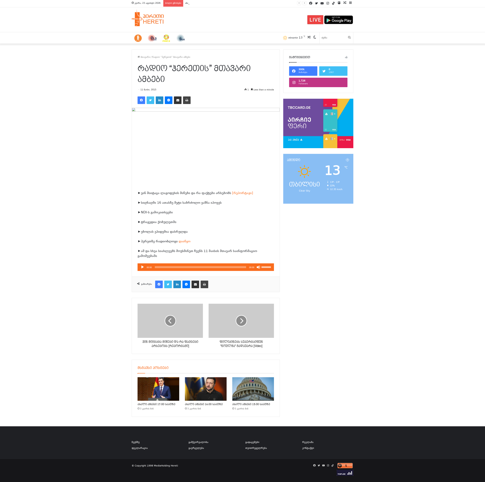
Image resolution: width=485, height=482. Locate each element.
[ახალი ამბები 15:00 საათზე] (253, 389)
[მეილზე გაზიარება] (177, 100)
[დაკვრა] (142, 267)
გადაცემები (252, 442)
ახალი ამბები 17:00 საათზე (156, 404)
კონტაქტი (308, 448)
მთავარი (145, 57)
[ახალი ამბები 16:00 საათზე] (206, 389)
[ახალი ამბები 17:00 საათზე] (158, 389)
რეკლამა (308, 442)
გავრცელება (196, 448)
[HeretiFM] (152, 17)
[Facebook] (141, 100)
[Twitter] (150, 100)
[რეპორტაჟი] (242, 193)
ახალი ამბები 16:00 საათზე (204, 404)
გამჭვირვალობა (198, 442)
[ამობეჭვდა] (187, 100)
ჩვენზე (136, 442)
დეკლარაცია (140, 448)
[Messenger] (168, 100)
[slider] (266, 266)
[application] (206, 267)
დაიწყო (184, 241)
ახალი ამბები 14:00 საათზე (200, 3)
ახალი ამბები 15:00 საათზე (251, 404)
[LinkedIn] (159, 100)
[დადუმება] (258, 267)
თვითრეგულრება (256, 448)
